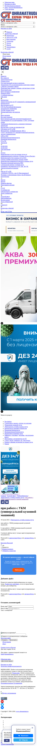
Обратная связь (9, 2)
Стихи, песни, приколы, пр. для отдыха (17, 440)
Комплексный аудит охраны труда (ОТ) (13, 158)
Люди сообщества (6, 193)
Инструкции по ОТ (7, 105)
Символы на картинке (8, 632)
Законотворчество (6, 79)
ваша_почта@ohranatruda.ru (13, 7)
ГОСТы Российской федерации (11, 107)
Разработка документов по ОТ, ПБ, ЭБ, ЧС (14, 166)
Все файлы (8, 421)
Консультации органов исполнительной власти (16, 119)
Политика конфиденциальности (11, 666)
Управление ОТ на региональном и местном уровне (18, 85)
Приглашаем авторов (7, 185)
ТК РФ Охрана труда (7, 110)
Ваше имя (4, 606)
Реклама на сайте (10, 4)
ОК (7, 740)
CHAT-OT (4, 205)
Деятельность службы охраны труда (22, 520)
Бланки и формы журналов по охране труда (19, 442)
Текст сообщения (7, 610)
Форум (8, 45)
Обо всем (4, 97)
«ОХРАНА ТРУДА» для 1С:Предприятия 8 (15, 173)
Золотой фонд (10, 47)
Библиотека (10, 35)
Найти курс (18, 570)
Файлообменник (6, 198)
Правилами (16, 673)
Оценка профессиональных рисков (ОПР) (14, 159)
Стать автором (9, 9)
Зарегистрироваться (7, 744)
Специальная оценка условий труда (12, 165)
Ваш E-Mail (4, 608)
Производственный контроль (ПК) (12, 163)
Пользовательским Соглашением (11, 683)
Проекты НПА (5, 93)
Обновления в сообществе (9, 191)
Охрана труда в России (8, 647)
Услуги (8, 43)
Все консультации (6, 117)
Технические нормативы (9, 108)
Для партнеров (5, 149)
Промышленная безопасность (10, 137)
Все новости (5, 78)
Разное (7, 444)
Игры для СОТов (6, 211)
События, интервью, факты (9, 86)
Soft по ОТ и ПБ (11, 37)
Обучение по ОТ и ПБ (8, 129)
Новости (9, 32)
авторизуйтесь (29, 538)
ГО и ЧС (3, 141)
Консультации (11, 39)
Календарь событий (11, 33)
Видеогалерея (5, 200)
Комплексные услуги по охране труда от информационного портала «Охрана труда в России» (18, 155)
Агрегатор (9, 41)
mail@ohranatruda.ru (7, 654)
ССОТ (8, 49)
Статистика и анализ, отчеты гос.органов (18, 423)
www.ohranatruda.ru (22, 711)
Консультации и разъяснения (10, 91)
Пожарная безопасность (8, 139)
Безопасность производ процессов (16, 428)
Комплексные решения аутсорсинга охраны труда (17, 161)
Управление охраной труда (13, 425)
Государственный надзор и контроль (12, 83)
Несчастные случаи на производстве (12, 127)
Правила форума (6, 183)
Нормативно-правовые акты (14, 433)
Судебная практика (7, 95)
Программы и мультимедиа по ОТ (16, 439)
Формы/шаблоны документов (10, 112)
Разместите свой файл (12, 584)
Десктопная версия (7, 661)
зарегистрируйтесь (15, 538)
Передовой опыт (6, 90)
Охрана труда (5, 81)
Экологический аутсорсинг (9, 168)
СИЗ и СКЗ (4, 136)
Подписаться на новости (12, 6)
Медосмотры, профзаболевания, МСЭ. (13, 131)
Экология (4, 143)
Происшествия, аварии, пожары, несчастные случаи (18, 88)
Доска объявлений (7, 202)
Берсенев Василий (7, 543)
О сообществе (5, 190)
